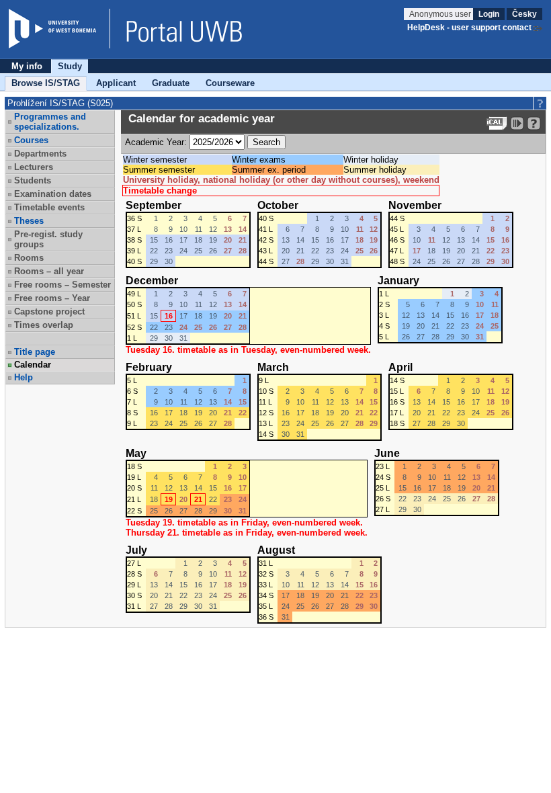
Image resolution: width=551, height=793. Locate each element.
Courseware (230, 83)
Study (70, 66)
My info (26, 66)
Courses (31, 140)
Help (23, 377)
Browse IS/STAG (45, 83)
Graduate (170, 83)
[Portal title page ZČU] (177, 28)
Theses (29, 221)
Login (488, 14)
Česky (524, 14)
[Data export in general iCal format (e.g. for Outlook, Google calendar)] (496, 123)
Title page (34, 352)
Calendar (32, 365)
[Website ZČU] (59, 28)
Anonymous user (441, 14)
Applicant (116, 83)
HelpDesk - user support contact (469, 27)
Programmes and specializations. (50, 122)
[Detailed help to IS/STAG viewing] (534, 123)
